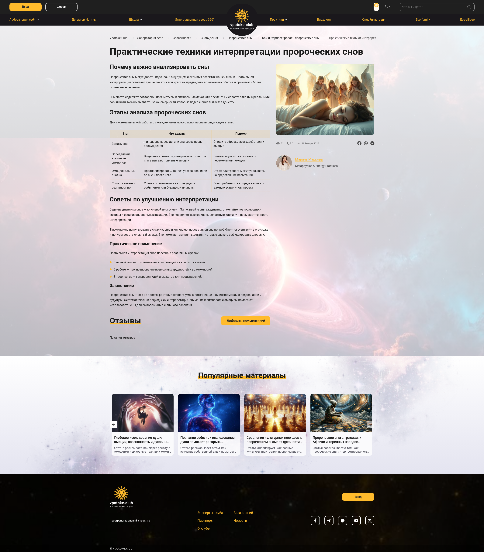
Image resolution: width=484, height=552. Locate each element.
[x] (369, 520)
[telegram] (329, 520)
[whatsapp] (342, 520)
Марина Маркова (309, 159)
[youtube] (356, 520)
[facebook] (315, 520)
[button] (113, 424)
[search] (469, 7)
